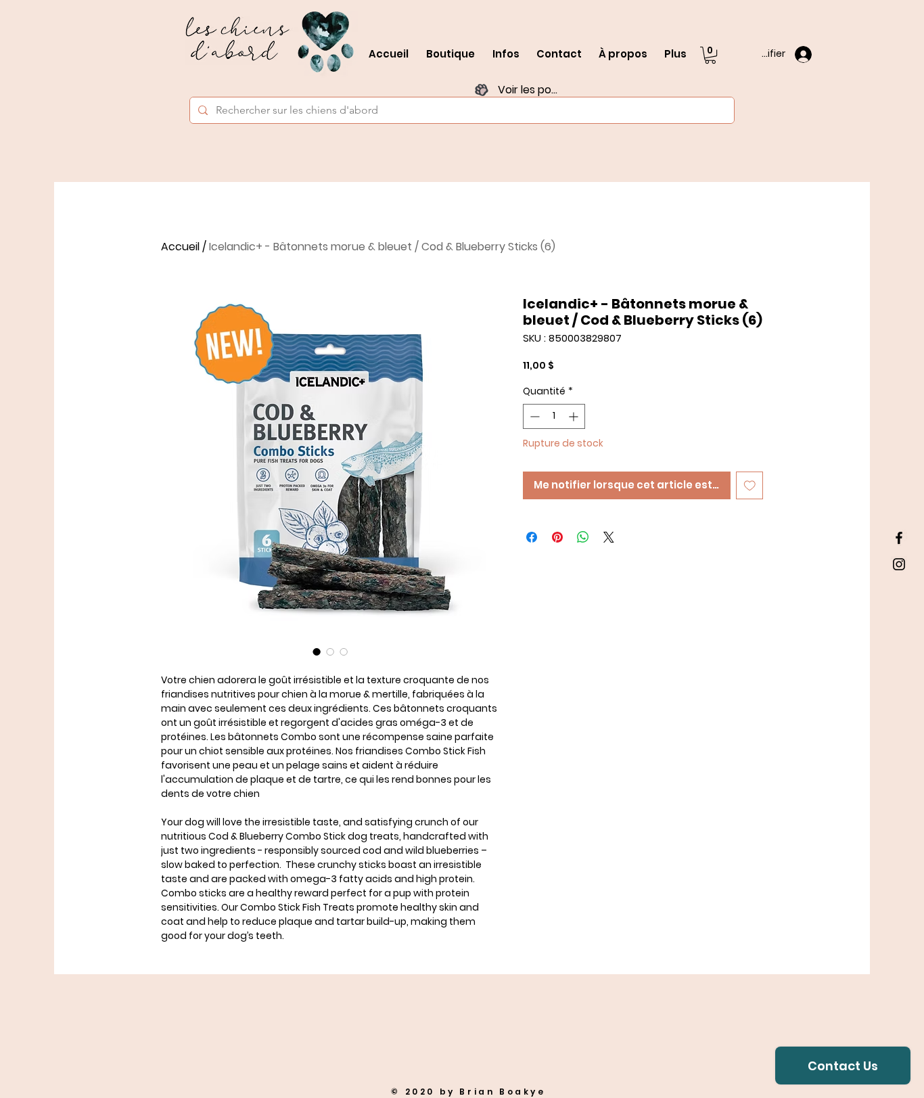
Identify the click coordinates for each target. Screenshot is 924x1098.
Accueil (180, 246)
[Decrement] (533, 416)
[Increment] (574, 416)
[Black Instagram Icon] (899, 564)
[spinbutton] (554, 416)
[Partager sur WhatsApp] (583, 537)
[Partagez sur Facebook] (532, 537)
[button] (710, 55)
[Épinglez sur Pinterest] (557, 537)
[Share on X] (609, 537)
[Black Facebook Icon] (899, 538)
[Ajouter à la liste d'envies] (750, 485)
